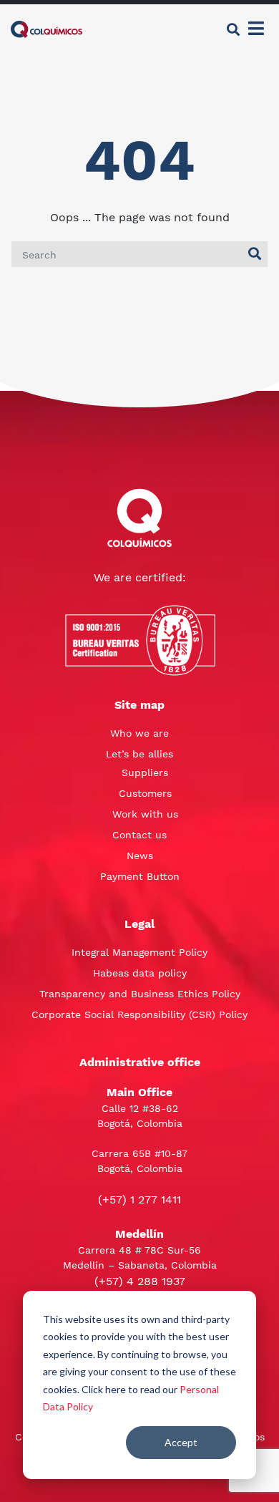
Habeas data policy (140, 973)
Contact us (139, 834)
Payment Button (140, 876)
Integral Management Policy (139, 952)
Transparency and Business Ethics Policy (139, 993)
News (140, 855)
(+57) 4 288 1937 (139, 1281)
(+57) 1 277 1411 (139, 1199)
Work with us (145, 814)
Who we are (139, 733)
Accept (181, 1442)
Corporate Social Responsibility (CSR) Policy (139, 1014)
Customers (145, 793)
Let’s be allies (139, 754)
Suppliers (145, 772)
